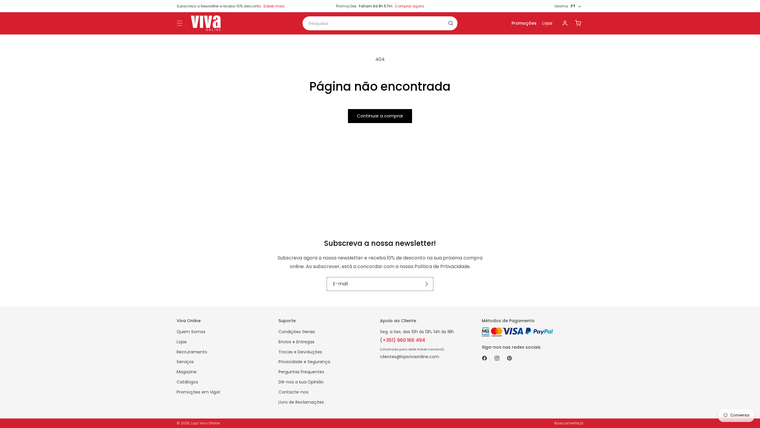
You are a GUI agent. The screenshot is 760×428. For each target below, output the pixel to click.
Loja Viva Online (205, 423)
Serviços (185, 362)
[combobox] (380, 23)
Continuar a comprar (380, 116)
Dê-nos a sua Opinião (301, 382)
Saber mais (273, 6)
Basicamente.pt (568, 423)
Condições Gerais (296, 332)
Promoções (524, 23)
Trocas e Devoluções (300, 352)
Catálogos (187, 382)
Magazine (187, 372)
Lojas (547, 23)
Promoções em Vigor (198, 392)
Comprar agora (409, 6)
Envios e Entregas (296, 342)
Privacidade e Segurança (304, 362)
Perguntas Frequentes (301, 372)
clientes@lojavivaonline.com (409, 357)
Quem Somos (191, 332)
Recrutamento (192, 352)
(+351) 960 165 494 (402, 340)
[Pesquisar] (450, 23)
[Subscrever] (427, 283)
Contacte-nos (293, 392)
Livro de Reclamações (301, 402)
